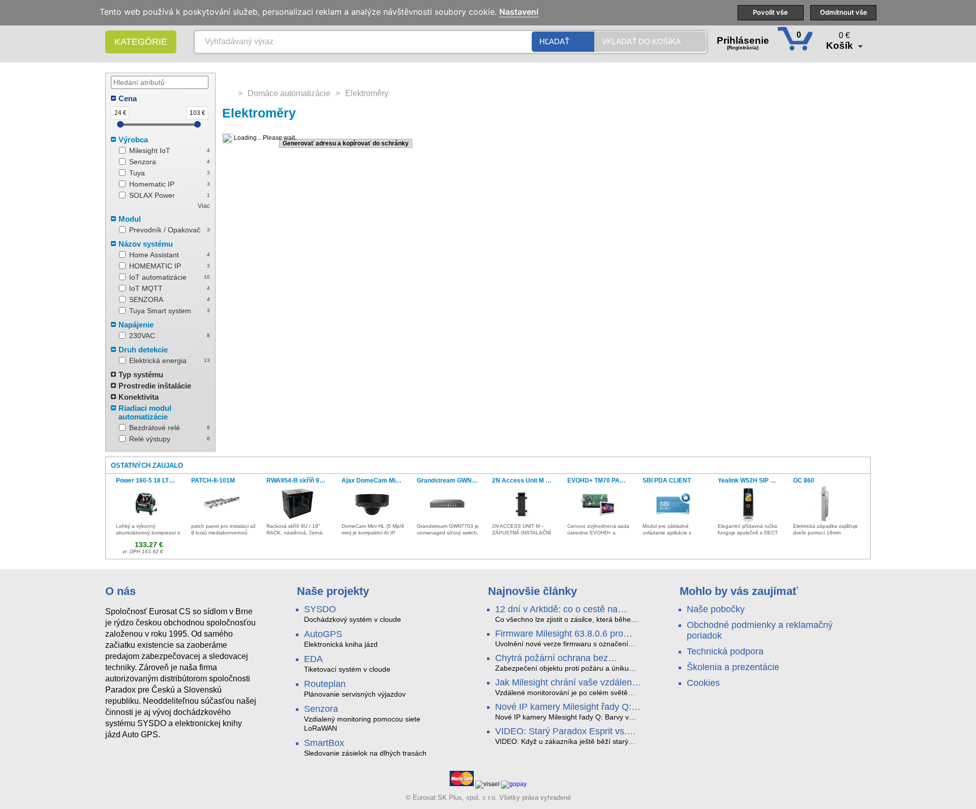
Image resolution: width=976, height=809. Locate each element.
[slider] (120, 124)
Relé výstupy (149, 439)
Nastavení (518, 12)
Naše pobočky (716, 609)
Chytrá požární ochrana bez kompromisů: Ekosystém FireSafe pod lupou (563, 658)
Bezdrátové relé (154, 428)
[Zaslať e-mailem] (227, 143)
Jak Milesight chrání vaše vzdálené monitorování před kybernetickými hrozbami (566, 682)
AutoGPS (323, 634)
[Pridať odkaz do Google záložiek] (267, 143)
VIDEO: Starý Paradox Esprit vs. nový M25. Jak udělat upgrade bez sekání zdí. (565, 731)
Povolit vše (770, 12)
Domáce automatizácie (289, 93)
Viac (204, 205)
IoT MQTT (146, 288)
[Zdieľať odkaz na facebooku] (241, 143)
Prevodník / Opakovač (164, 230)
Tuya (137, 173)
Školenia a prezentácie (733, 667)
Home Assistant (154, 255)
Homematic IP (151, 184)
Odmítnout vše (843, 12)
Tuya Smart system (160, 311)
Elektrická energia (158, 360)
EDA (313, 659)
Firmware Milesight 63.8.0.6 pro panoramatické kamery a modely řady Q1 (561, 634)
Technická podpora (725, 651)
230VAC (142, 336)
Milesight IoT (149, 150)
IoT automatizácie (158, 277)
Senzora (142, 162)
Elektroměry (366, 93)
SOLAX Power (152, 195)
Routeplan (325, 684)
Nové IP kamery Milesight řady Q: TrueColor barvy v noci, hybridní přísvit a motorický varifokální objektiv (563, 707)
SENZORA (146, 299)
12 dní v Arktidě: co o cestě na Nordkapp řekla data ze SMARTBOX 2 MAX (556, 609)
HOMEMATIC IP (155, 266)
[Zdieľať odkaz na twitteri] (254, 143)
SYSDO (320, 609)
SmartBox (324, 743)
